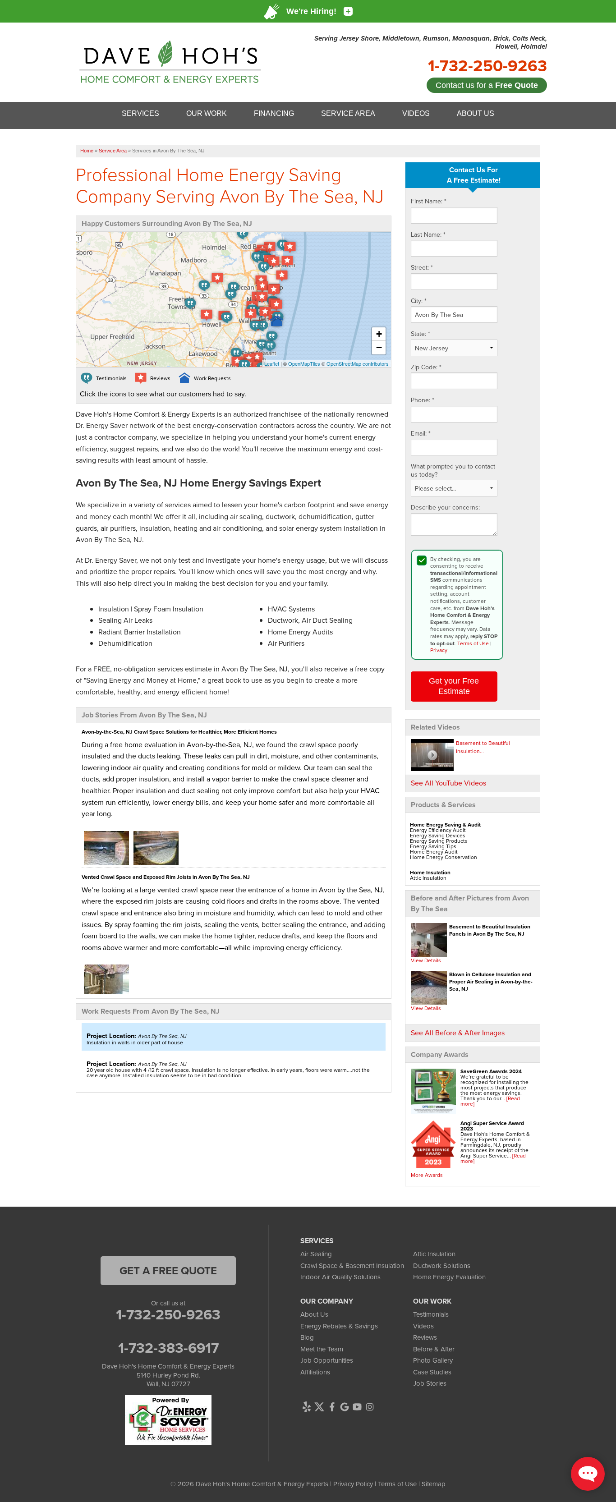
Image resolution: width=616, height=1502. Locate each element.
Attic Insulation (434, 1254)
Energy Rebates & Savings (339, 1326)
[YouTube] (357, 1406)
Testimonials (431, 1314)
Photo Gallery (433, 1360)
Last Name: (428, 235)
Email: (421, 434)
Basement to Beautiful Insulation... (483, 747)
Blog (307, 1337)
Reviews (425, 1337)
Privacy (438, 650)
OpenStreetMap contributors (357, 363)
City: (419, 301)
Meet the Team (321, 1349)
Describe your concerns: (445, 508)
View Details (426, 960)
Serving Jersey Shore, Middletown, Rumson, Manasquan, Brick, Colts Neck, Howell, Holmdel (430, 42)
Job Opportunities (326, 1360)
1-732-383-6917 (168, 1348)
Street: (422, 268)
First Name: (428, 202)
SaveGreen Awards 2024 (491, 1071)
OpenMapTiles (304, 363)
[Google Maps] (344, 1406)
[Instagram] (369, 1406)
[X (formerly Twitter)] (319, 1406)
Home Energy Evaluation (449, 1277)
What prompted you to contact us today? (453, 470)
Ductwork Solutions (441, 1265)
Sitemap (434, 1483)
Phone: (422, 400)
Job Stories (429, 1383)
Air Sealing (316, 1254)
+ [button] (379, 334)
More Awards (427, 1175)
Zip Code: (426, 367)
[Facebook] (331, 1406)
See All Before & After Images (458, 1033)
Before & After (434, 1349)
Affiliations (315, 1372)
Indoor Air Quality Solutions (340, 1277)
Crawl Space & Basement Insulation (352, 1265)
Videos (423, 1326)
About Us (314, 1314)
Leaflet (271, 363)
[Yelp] (306, 1406)
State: (420, 334)
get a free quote (168, 1270)
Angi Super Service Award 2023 (492, 1125)
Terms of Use (473, 643)
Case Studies (432, 1372)
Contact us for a (487, 85)
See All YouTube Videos (448, 783)
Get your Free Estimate (454, 686)
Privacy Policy (353, 1483)
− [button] (379, 347)
